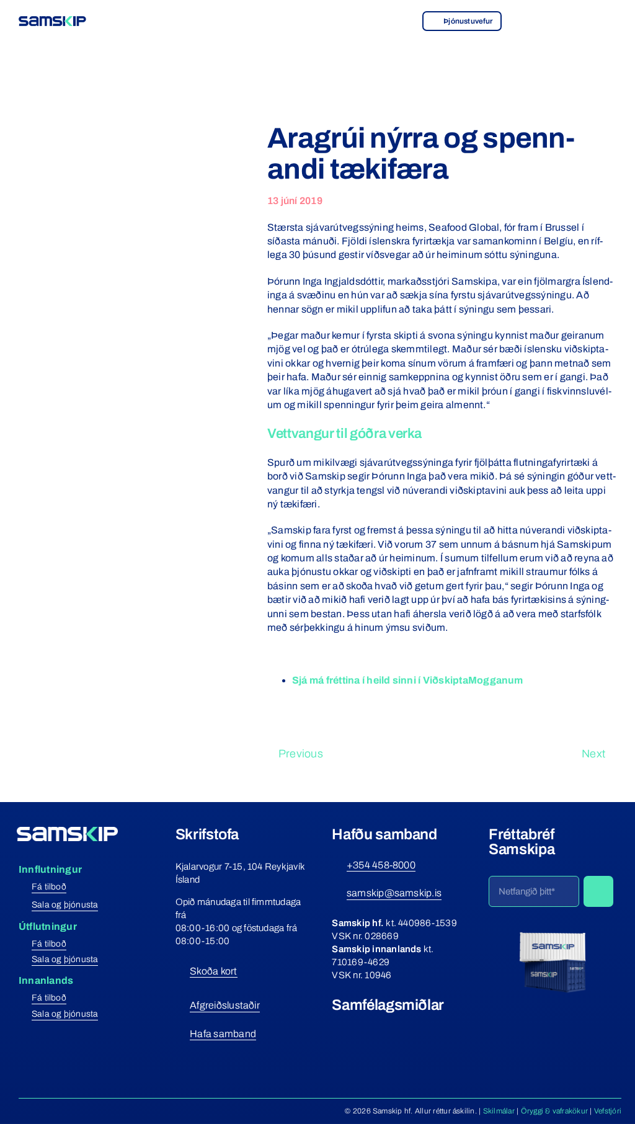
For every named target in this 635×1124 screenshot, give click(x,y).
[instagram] (360, 1028)
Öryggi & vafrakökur (554, 1111)
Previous (300, 753)
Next (593, 753)
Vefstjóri (607, 1111)
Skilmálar (499, 1111)
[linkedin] (404, 1028)
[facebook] (337, 1028)
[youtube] (382, 1028)
